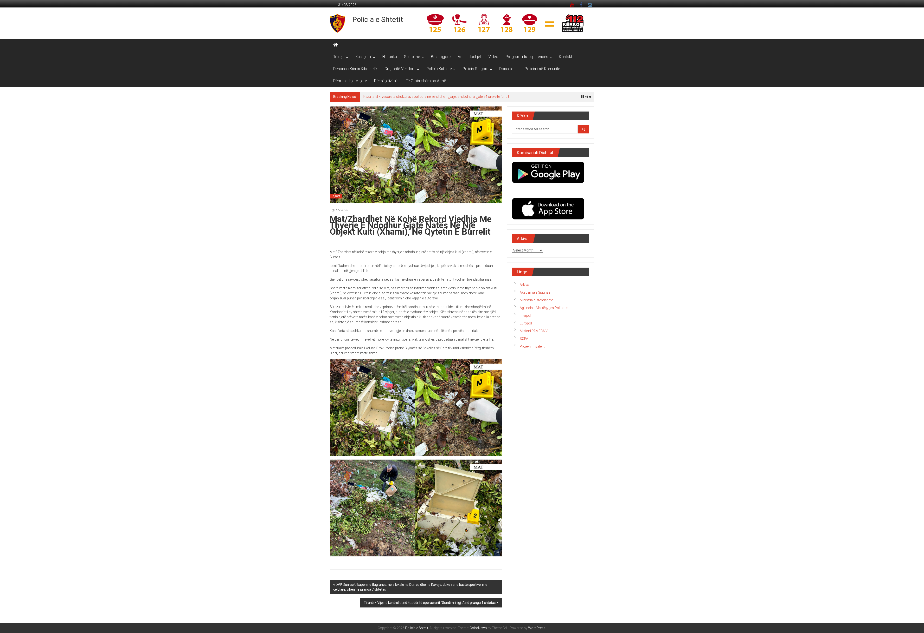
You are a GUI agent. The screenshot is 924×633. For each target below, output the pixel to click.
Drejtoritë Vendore (400, 68)
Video (493, 56)
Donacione (508, 68)
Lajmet (336, 196)
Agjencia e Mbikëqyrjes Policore (543, 308)
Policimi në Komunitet (543, 68)
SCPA (524, 339)
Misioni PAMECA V (534, 331)
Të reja (339, 56)
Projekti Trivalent (532, 346)
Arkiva (524, 285)
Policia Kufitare (439, 68)
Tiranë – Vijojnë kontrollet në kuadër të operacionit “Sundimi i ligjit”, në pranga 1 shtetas (430, 603)
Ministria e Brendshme (536, 300)
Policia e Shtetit (378, 19)
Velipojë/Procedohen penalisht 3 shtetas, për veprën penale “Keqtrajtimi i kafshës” (424, 97)
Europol (526, 323)
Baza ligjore (441, 56)
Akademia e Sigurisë (535, 292)
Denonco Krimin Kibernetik (355, 68)
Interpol (525, 315)
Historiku (389, 56)
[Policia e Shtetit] (336, 45)
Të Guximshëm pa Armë (426, 81)
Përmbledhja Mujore (350, 81)
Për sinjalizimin (386, 81)
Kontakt (565, 56)
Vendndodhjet (469, 56)
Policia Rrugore (475, 68)
